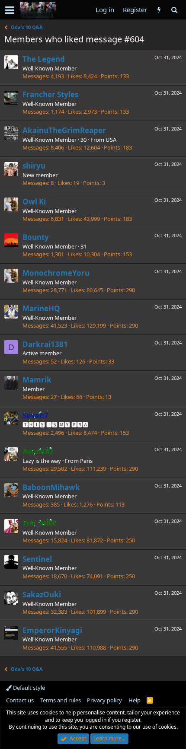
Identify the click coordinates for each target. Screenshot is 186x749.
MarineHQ (41, 308)
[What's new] (159, 10)
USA (111, 139)
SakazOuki (41, 594)
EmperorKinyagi (52, 630)
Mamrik (36, 380)
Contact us (20, 700)
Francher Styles (50, 94)
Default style (28, 688)
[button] (10, 10)
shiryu (33, 166)
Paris (86, 461)
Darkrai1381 (45, 344)
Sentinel (37, 559)
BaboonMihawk (51, 487)
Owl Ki (34, 202)
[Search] (174, 10)
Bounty (35, 237)
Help (134, 700)
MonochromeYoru (56, 273)
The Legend (43, 59)
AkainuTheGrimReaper (64, 130)
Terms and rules (60, 700)
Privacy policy (104, 700)
